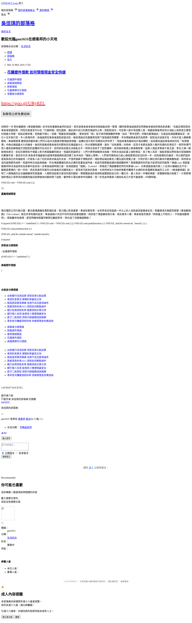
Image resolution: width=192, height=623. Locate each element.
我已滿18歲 (7, 617)
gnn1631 (5, 402)
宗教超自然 (26, 427)
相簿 (9, 52)
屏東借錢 (12, 86)
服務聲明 (124, 581)
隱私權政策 (113, 581)
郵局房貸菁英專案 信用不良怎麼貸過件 (28, 303)
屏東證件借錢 (14, 330)
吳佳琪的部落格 (18, 23)
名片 (9, 59)
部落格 (10, 56)
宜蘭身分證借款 (15, 94)
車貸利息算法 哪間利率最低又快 (24, 299)
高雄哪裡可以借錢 (16, 341)
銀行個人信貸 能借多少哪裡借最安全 (26, 313)
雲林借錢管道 (14, 334)
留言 (28, 419)
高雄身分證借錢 (15, 327)
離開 (17, 617)
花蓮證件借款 (14, 337)
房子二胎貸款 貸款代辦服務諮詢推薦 (26, 317)
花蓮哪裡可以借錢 (16, 90)
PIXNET (73, 581)
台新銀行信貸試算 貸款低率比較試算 (26, 295)
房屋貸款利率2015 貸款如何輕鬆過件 (26, 306)
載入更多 (6, 438)
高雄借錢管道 (14, 83)
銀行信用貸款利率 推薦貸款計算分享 (26, 310)
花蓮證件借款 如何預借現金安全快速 (36, 72)
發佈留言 (6, 457)
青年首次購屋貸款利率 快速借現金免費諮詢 (30, 321)
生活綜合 (26, 46)
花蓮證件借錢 (14, 79)
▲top (4, 432)
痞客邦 (21, 419)
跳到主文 (6, 31)
